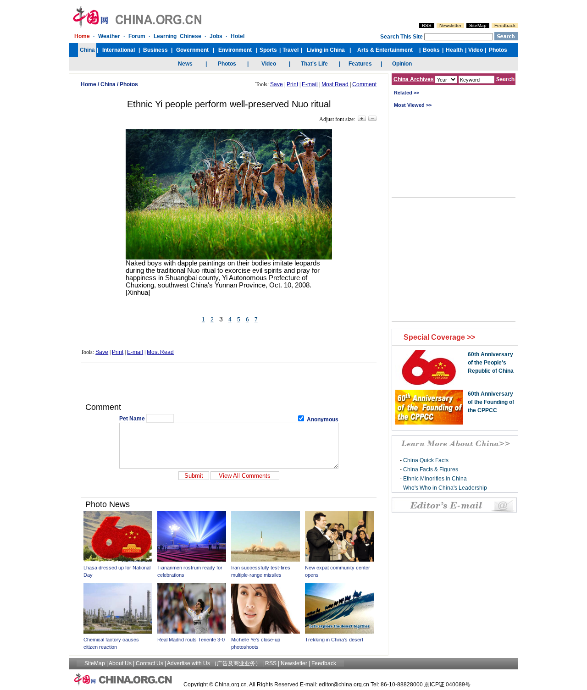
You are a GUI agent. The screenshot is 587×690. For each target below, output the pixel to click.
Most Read (335, 84)
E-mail (310, 84)
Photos (129, 84)
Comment (364, 84)
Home (88, 84)
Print (292, 84)
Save (276, 84)
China (108, 84)
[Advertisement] (229, 381)
